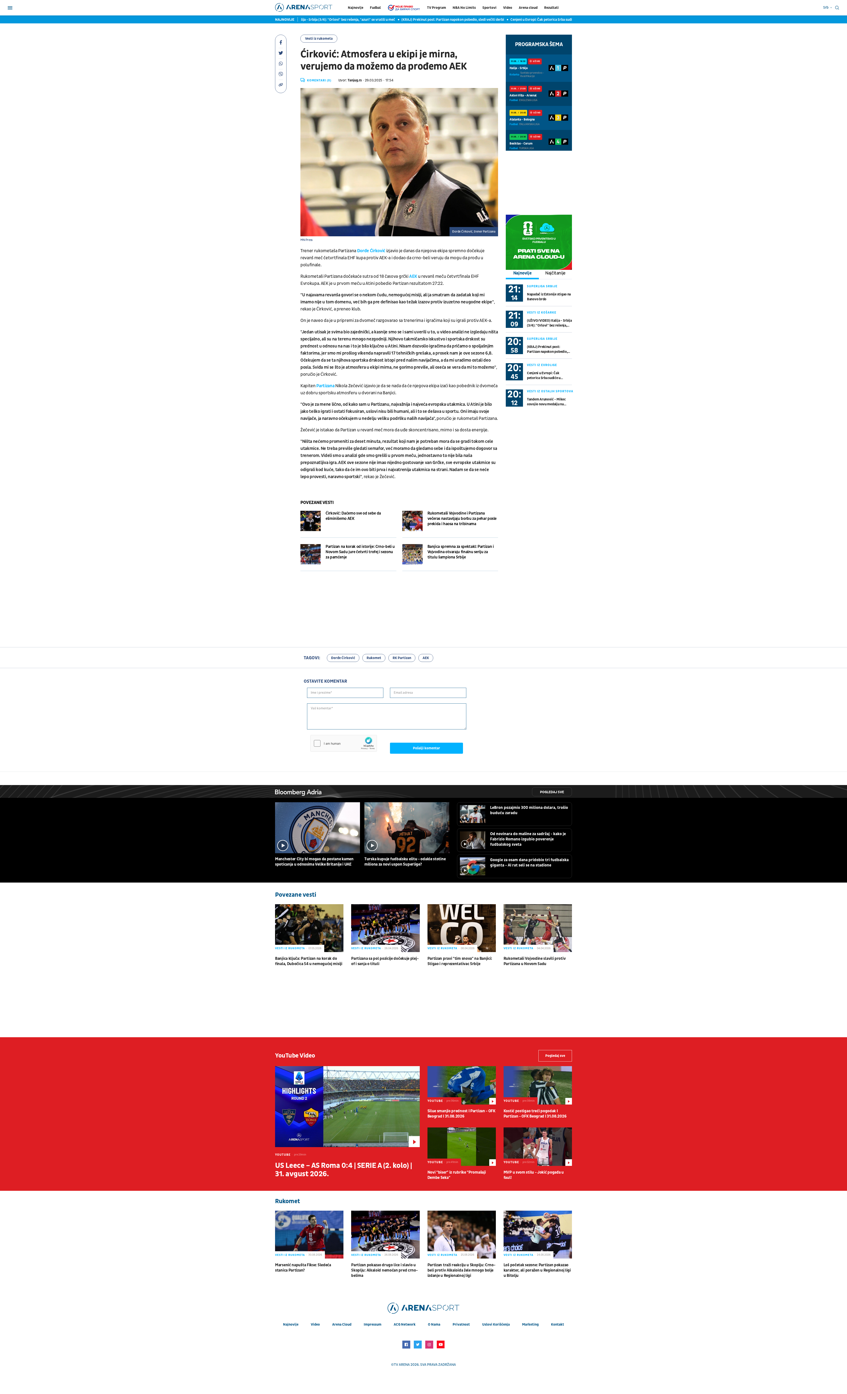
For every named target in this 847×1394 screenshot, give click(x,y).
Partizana (325, 386)
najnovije (290, 1324)
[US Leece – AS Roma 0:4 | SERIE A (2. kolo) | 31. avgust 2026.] (347, 1106)
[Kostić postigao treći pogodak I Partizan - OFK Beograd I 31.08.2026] (538, 1085)
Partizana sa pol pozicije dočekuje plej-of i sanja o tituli (384, 961)
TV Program (436, 8)
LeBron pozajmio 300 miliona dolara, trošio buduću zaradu (529, 810)
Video (507, 8)
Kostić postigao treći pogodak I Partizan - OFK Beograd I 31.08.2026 (535, 1113)
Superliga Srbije (542, 286)
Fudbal (375, 8)
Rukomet (374, 658)
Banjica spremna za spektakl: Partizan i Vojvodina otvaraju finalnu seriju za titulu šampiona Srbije (460, 552)
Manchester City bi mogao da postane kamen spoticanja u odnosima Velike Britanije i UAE (314, 862)
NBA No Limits (464, 8)
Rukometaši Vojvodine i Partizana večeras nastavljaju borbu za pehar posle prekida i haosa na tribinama (462, 518)
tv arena (402, 1364)
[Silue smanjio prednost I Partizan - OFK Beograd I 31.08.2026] (461, 1085)
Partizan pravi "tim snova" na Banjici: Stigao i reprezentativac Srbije (459, 961)
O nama (434, 1324)
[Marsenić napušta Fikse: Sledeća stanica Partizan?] (309, 1235)
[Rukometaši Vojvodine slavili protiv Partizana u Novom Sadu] (538, 928)
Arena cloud (528, 8)
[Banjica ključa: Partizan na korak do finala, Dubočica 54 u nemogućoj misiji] (309, 928)
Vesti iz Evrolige (542, 365)
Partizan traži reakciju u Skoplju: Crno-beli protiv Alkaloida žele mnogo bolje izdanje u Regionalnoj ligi (461, 1270)
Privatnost (461, 1324)
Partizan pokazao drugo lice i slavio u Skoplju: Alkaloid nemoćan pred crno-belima (384, 1270)
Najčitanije (555, 273)
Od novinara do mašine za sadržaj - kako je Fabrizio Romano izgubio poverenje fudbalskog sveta (528, 839)
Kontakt (557, 1324)
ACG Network (405, 1324)
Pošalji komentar (426, 748)
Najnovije (355, 8)
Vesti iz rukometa (319, 38)
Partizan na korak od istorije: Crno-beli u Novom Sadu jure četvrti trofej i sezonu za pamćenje (360, 552)
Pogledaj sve (552, 792)
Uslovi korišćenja (496, 1324)
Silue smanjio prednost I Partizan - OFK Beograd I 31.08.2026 (461, 1113)
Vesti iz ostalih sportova (550, 391)
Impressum (372, 1324)
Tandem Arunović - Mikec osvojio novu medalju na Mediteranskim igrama (546, 402)
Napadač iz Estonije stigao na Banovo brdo (549, 296)
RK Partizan (402, 658)
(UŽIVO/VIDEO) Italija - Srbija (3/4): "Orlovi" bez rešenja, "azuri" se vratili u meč (549, 323)
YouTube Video (295, 1056)
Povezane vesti (317, 502)
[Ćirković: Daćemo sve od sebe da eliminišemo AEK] (310, 521)
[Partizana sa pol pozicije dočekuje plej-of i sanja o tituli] (385, 928)
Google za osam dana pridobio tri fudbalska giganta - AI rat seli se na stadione (529, 862)
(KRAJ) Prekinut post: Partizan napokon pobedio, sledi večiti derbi (397, 19)
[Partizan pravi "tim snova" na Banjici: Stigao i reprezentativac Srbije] (461, 928)
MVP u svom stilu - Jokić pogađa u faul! (534, 1175)
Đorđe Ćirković (371, 251)
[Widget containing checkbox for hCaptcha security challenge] (343, 743)
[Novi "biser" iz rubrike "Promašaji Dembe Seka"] (461, 1146)
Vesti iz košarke (541, 312)
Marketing (530, 1324)
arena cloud (341, 1324)
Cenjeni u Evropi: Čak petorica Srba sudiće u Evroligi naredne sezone (507, 19)
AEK (413, 276)
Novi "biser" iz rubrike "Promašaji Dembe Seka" (456, 1175)
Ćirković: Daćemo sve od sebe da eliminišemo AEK (353, 516)
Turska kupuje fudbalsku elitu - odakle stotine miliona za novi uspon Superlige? (405, 862)
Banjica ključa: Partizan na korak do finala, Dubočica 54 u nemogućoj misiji (308, 961)
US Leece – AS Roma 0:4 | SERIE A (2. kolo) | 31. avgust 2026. (343, 1169)
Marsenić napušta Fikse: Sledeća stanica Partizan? (303, 1267)
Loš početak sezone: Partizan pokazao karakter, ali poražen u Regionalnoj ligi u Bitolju (537, 1270)
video (315, 1324)
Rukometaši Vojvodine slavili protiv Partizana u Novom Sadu (535, 961)
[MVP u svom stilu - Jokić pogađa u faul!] (538, 1146)
